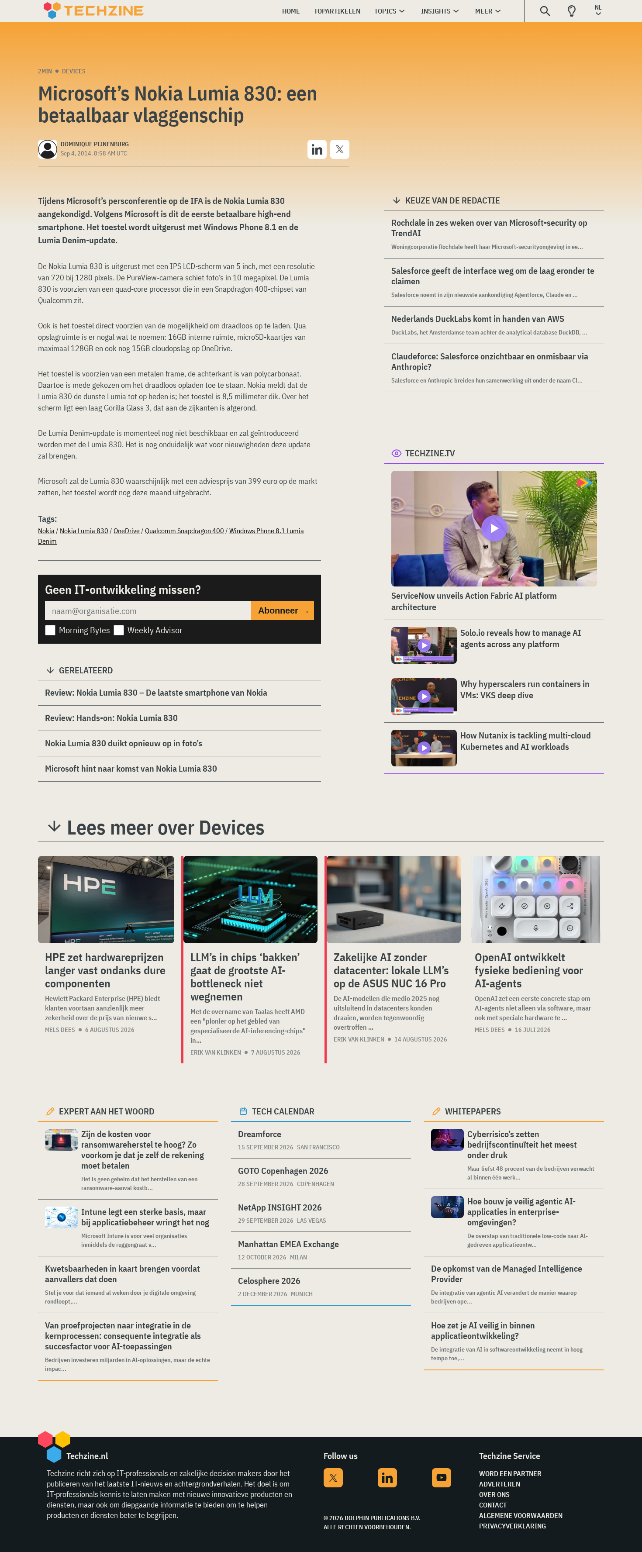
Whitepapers (473, 1111)
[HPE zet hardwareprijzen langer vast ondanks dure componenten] (106, 899)
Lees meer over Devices (166, 827)
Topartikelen (337, 11)
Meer (484, 11)
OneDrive (127, 530)
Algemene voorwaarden (521, 1515)
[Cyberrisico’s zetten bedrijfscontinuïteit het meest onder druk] (447, 1155)
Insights (436, 11)
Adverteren (499, 1484)
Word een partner (510, 1473)
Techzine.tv (430, 453)
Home (291, 11)
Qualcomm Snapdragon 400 (184, 530)
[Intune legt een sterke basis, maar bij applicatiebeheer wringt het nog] (61, 1228)
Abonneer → (284, 610)
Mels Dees (60, 1030)
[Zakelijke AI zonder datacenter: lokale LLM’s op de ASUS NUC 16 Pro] (394, 899)
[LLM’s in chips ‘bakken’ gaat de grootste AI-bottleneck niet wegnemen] (250, 899)
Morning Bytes (84, 630)
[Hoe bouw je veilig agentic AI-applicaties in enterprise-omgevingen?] (447, 1222)
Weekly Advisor (155, 630)
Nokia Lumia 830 (84, 530)
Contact (493, 1504)
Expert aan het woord (107, 1111)
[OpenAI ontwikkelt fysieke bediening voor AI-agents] (536, 899)
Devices (74, 71)
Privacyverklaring (512, 1525)
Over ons (494, 1494)
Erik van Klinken (215, 1052)
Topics (385, 11)
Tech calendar (283, 1111)
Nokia (46, 530)
